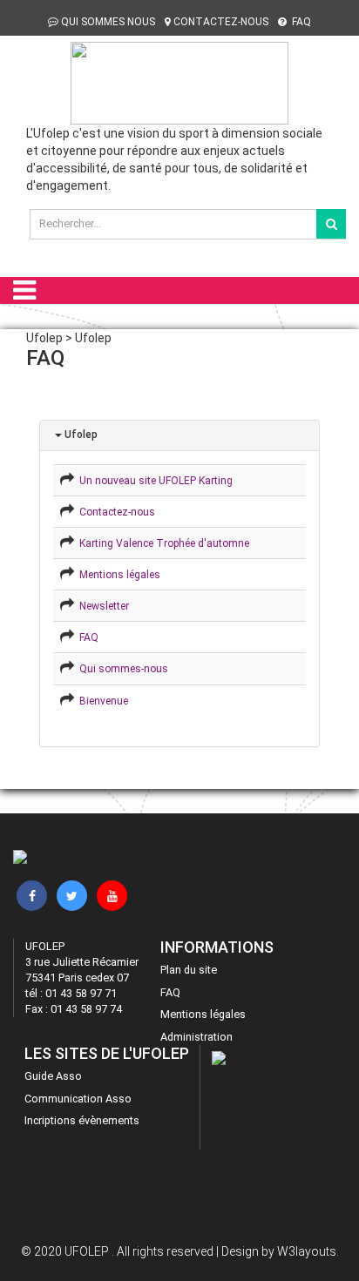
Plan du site (188, 969)
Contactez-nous (114, 512)
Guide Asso (53, 1075)
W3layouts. (308, 1251)
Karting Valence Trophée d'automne (161, 543)
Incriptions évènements (81, 1120)
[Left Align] (331, 224)
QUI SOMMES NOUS (108, 22)
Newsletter (101, 606)
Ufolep (80, 434)
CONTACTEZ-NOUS (220, 22)
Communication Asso (78, 1098)
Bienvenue (101, 701)
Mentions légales (117, 575)
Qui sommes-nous (121, 669)
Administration (196, 1036)
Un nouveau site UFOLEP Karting (153, 481)
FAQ (300, 22)
